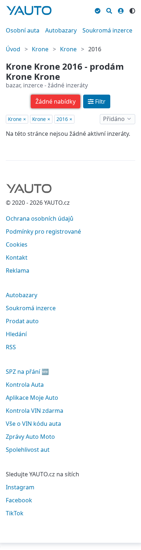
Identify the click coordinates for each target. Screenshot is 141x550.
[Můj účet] (121, 10)
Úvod (13, 49)
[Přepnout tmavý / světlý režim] (132, 10)
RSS (11, 347)
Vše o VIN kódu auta (33, 424)
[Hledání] (109, 10)
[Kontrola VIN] (97, 10)
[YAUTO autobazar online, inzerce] (29, 10)
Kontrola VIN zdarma (34, 411)
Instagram (20, 487)
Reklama (17, 270)
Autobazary (61, 30)
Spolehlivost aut (28, 450)
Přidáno (114, 119)
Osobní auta (22, 30)
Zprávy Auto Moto (30, 437)
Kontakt (16, 257)
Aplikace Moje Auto (32, 398)
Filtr (100, 101)
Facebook (19, 500)
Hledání (16, 334)
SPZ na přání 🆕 (27, 372)
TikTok (15, 513)
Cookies (16, 244)
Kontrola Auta (25, 385)
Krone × (17, 119)
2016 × (64, 119)
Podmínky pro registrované (43, 231)
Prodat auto (22, 321)
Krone (40, 49)
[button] (55, 101)
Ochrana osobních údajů (39, 218)
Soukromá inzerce (107, 30)
